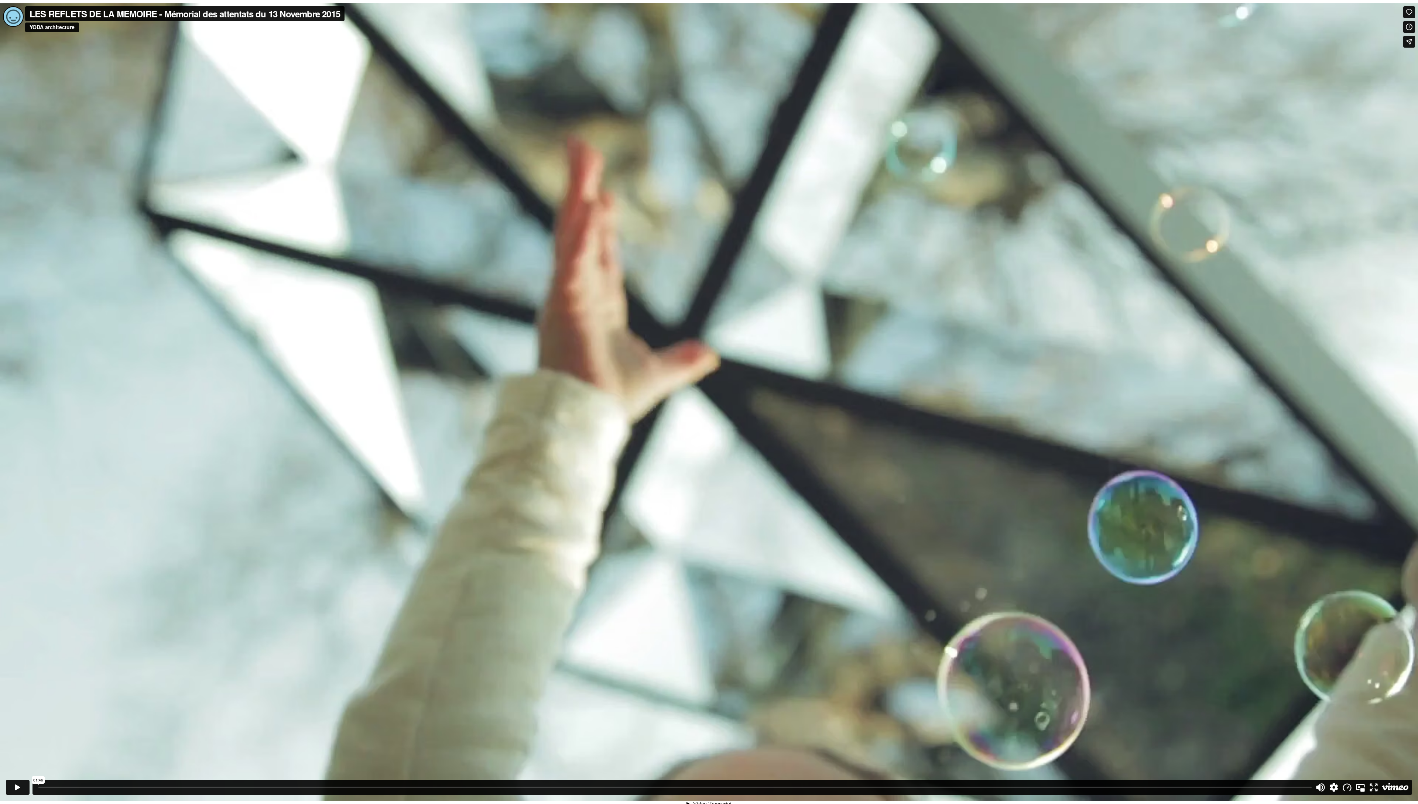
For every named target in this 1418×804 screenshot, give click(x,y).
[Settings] (1334, 787)
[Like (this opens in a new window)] (1409, 12)
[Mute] (1320, 787)
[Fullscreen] (1374, 787)
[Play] (18, 787)
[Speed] (1347, 787)
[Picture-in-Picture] (1360, 787)
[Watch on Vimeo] (1395, 787)
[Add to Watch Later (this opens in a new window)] (1409, 27)
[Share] (1409, 42)
